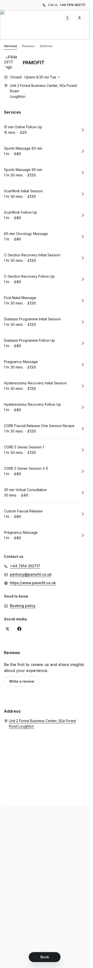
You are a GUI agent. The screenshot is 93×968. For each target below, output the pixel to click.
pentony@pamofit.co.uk (31, 574)
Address (46, 46)
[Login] (79, 18)
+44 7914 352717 (72, 5)
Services (10, 46)
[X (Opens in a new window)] (7, 629)
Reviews (28, 46)
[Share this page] (67, 18)
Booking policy (22, 605)
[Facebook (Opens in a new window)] (19, 629)
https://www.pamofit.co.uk (33, 583)
